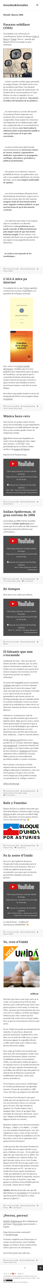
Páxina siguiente (40, 1268)
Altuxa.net (33, 1276)
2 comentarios (28, 581)
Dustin (6, 1245)
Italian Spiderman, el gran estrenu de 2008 (19, 513)
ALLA (26, 288)
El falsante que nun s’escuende (18, 653)
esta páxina (8, 399)
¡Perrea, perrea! (15, 1215)
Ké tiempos (11, 589)
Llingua (10, 408)
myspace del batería (21, 449)
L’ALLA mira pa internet (15, 280)
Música (10, 504)
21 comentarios (16, 1208)
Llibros (5, 271)
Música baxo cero (16, 416)
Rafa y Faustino (15, 803)
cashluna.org (14, 740)
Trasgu (13, 39)
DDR (5, 438)
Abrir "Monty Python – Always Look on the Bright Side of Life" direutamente (22, 914)
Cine (4, 581)
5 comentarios (21, 848)
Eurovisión (18, 1224)
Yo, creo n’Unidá (15, 942)
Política (10, 271)
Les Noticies (22, 1193)
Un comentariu (10, 795)
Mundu (5, 504)
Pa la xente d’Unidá (18, 855)
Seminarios (24, 751)
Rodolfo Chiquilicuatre (12, 1221)
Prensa (11, 848)
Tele (15, 1262)
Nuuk (19, 441)
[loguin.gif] (21, 832)
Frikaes (9, 581)
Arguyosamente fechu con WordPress (15, 1282)
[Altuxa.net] (13, 1274)
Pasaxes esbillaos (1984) (16, 26)
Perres (16, 793)
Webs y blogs (18, 408)
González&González (15, 5)
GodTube (7, 685)
